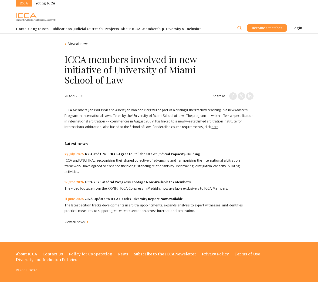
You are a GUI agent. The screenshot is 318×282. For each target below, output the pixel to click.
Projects (112, 29)
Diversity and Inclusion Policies (46, 259)
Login (297, 28)
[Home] (36, 17)
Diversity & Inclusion (184, 29)
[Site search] (239, 28)
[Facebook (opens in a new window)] (233, 96)
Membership (153, 29)
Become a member (267, 28)
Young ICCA (45, 3)
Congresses (38, 29)
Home (21, 29)
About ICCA (130, 29)
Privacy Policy (215, 254)
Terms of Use (247, 254)
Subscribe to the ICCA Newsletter (165, 254)
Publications (61, 29)
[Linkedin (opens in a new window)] (250, 96)
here (215, 127)
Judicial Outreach (88, 29)
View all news (78, 44)
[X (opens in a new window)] (241, 96)
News (123, 254)
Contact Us (53, 254)
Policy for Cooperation (90, 254)
